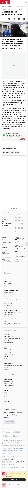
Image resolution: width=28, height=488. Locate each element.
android (6, 432)
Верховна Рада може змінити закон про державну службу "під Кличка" (14, 103)
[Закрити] (25, 473)
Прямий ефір (7, 279)
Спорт (6, 390)
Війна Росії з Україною (11, 290)
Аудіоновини (7, 283)
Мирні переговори (9, 297)
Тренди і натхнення (9, 385)
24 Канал (4, 6)
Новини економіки (10, 330)
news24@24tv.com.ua (7, 214)
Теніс (5, 397)
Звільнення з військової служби (12, 312)
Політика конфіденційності (6, 257)
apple (17, 432)
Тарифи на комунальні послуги (12, 338)
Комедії (6, 356)
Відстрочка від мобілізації (11, 321)
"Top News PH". (20, 48)
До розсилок (9, 421)
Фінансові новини (9, 336)
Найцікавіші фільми (9, 350)
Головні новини (8, 275)
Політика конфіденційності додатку (19, 238)
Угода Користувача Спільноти (19, 242)
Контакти (17, 251)
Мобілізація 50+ (8, 314)
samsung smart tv (17, 436)
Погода (6, 285)
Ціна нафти (7, 332)
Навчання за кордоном (10, 374)
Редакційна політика (7, 242)
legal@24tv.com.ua (20, 461)
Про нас (4, 237)
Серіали (6, 358)
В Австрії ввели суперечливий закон (20, 6)
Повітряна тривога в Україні (11, 299)
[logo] (7, 2)
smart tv (6, 436)
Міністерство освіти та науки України (13, 365)
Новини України (8, 277)
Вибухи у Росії (8, 303)
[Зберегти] (24, 19)
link (15, 220)
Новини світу (11, 6)
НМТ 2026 (6, 369)
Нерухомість (8, 379)
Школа (6, 367)
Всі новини (7, 273)
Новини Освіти (8, 363)
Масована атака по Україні (11, 301)
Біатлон (6, 399)
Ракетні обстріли (8, 292)
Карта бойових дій (9, 294)
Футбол (6, 394)
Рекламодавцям (5, 250)
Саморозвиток (8, 372)
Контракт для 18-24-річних (11, 319)
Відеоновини (7, 281)
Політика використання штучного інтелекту (6, 260)
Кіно (5, 348)
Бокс (5, 392)
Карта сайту (18, 261)
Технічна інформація (20, 248)
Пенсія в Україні (8, 342)
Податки (6, 340)
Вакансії (17, 254)
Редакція (4, 239)
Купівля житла (8, 383)
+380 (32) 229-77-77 (10, 459)
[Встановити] (14, 476)
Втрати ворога (8, 305)
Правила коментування (18, 246)
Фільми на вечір (8, 354)
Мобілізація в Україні (11, 310)
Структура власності (20, 256)
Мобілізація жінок (9, 317)
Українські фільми (9, 352)
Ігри (16, 264)
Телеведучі (4, 247)
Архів (16, 259)
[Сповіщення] (26, 2)
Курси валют (7, 334)
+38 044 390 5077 (19, 214)
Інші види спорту (8, 401)
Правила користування (5, 253)
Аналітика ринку (8, 381)
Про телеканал (5, 244)
